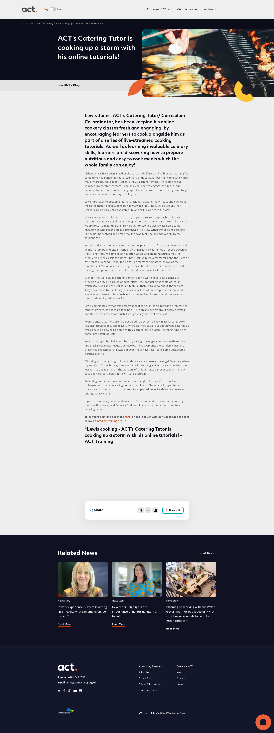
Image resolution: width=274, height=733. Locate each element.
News (33, 24)
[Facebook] (64, 691)
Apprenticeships (187, 9)
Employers (209, 9)
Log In (227, 10)
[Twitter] (59, 691)
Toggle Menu (248, 9)
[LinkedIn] (80, 691)
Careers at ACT (185, 666)
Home (25, 24)
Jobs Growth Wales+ (159, 9)
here (127, 416)
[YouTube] (75, 691)
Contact (181, 678)
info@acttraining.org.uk (111, 421)
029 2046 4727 (76, 677)
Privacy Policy (145, 678)
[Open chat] (263, 722)
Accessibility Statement (150, 666)
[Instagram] (69, 691)
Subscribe (143, 672)
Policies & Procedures (149, 684)
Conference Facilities (149, 690)
